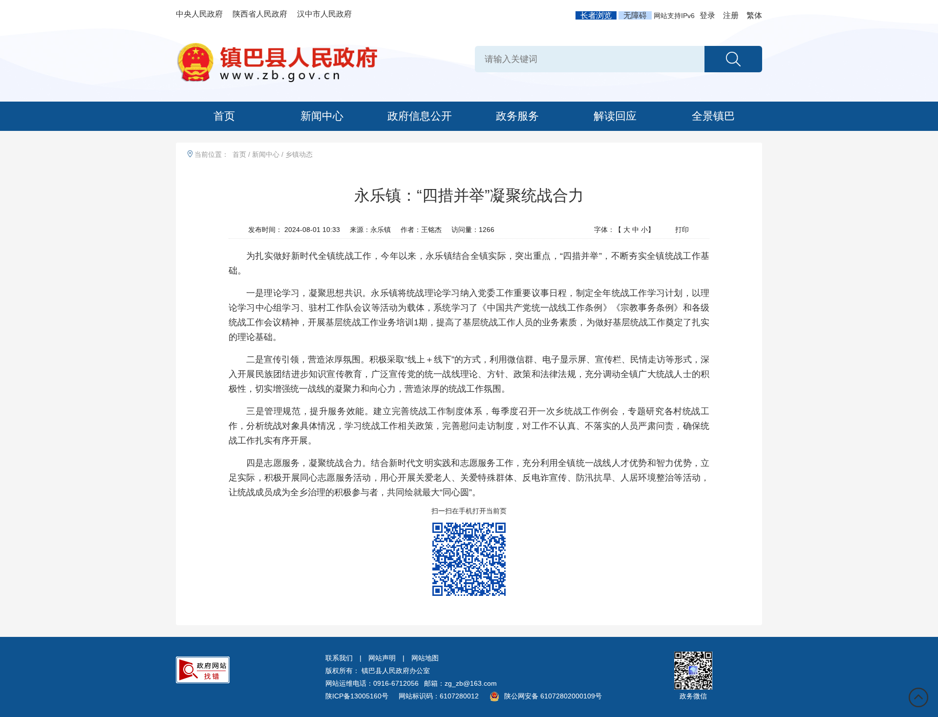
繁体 (754, 15)
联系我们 (339, 658)
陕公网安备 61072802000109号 (553, 696)
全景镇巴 (713, 116)
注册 (731, 15)
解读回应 (615, 116)
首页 (224, 116)
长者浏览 (596, 15)
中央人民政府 (199, 14)
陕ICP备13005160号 (356, 696)
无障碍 (635, 15)
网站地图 (425, 658)
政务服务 (517, 116)
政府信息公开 (419, 116)
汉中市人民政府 (324, 14)
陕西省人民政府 (260, 14)
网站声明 (382, 658)
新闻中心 (321, 116)
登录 (707, 15)
